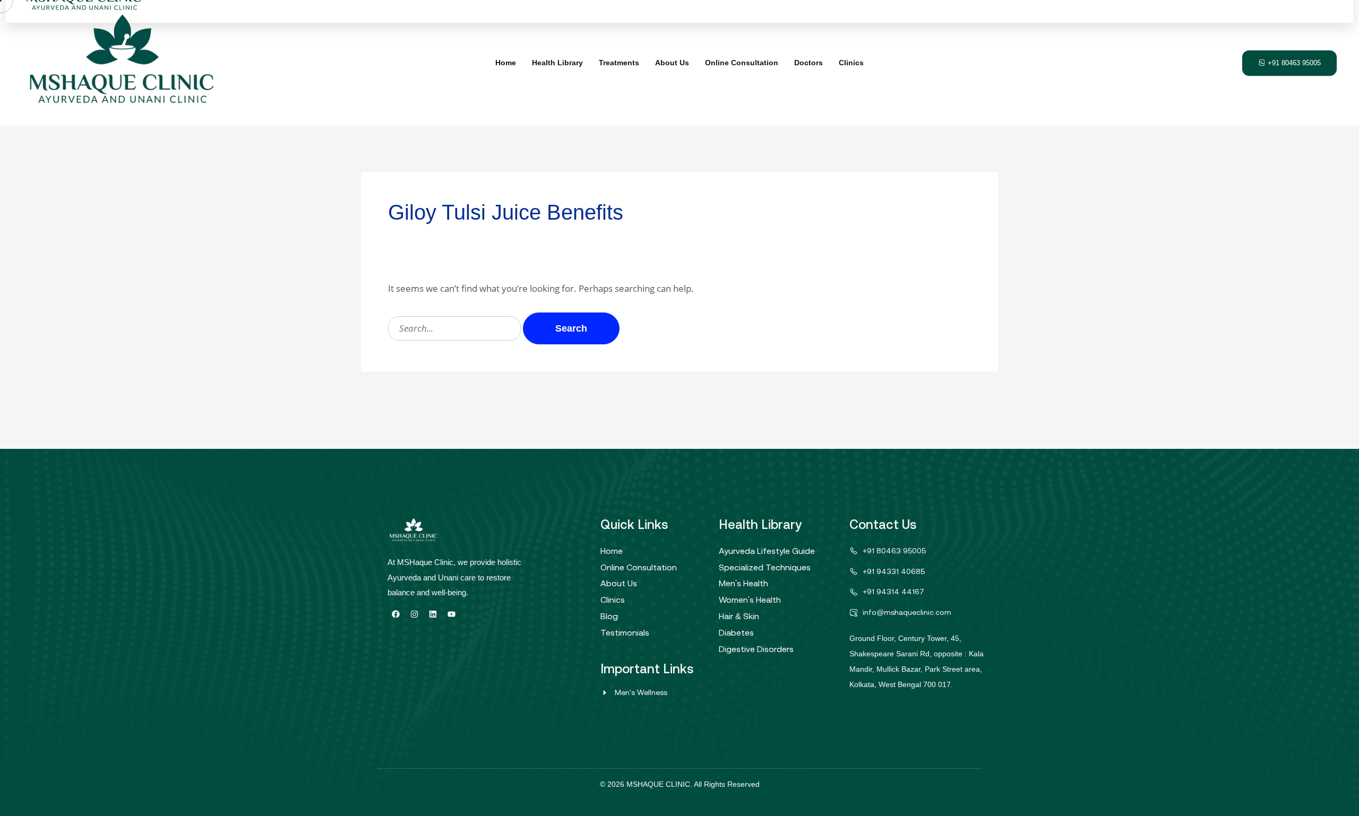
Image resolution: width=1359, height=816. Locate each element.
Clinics (851, 62)
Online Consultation (741, 62)
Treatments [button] (619, 62)
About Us (672, 62)
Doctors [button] (808, 62)
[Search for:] (455, 328)
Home (505, 62)
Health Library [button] (557, 62)
